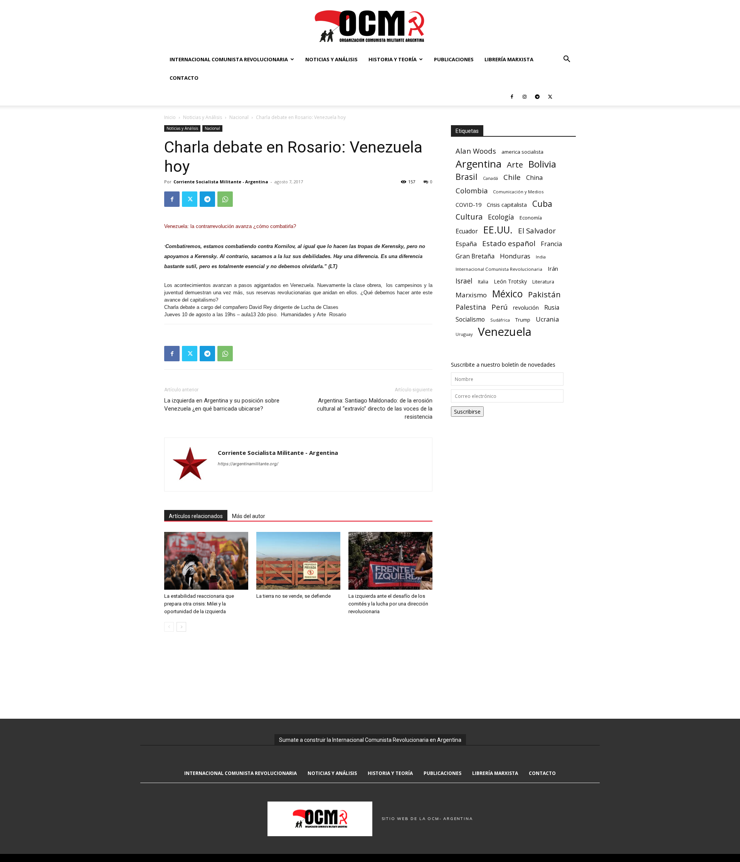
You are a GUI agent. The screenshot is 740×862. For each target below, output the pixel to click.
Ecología (501, 217)
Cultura (469, 217)
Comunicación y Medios (518, 192)
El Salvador (537, 231)
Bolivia (542, 164)
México (507, 294)
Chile (512, 177)
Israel (464, 281)
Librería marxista (508, 59)
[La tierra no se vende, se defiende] (298, 561)
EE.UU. (498, 230)
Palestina (471, 307)
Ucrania (547, 319)
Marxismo (471, 295)
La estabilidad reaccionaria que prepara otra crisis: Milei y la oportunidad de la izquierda (199, 603)
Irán (553, 268)
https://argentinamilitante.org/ (248, 463)
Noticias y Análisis (331, 59)
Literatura (543, 281)
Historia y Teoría (392, 59)
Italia (483, 281)
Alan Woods (476, 151)
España (466, 244)
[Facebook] (512, 96)
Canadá (490, 178)
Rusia (551, 308)
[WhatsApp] (225, 199)
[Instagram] (524, 96)
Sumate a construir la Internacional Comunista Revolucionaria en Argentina (370, 740)
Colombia (472, 190)
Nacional (239, 117)
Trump (522, 319)
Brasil (467, 177)
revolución (526, 307)
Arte (515, 165)
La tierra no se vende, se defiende (293, 596)
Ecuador (467, 231)
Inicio (170, 117)
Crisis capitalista (507, 204)
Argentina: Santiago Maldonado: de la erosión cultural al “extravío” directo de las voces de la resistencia (374, 408)
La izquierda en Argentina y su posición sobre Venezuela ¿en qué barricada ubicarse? (221, 404)
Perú (499, 307)
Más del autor (248, 516)
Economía (531, 217)
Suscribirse (467, 411)
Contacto (184, 77)
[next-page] (181, 627)
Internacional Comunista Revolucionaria (229, 59)
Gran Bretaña (475, 256)
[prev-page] (169, 627)
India (541, 257)
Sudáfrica (500, 320)
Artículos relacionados (196, 516)
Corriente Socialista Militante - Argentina (220, 181)
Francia (551, 244)
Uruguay (464, 334)
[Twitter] (550, 96)
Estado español (508, 243)
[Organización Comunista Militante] (370, 25)
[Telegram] (537, 96)
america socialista (522, 151)
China (534, 178)
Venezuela (504, 332)
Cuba (542, 204)
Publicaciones (454, 59)
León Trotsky (510, 281)
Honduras (515, 256)
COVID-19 (468, 204)
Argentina (478, 164)
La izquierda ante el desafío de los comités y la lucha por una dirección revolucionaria (388, 603)
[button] (566, 60)
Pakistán (544, 294)
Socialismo (470, 319)
